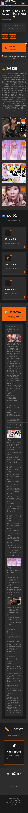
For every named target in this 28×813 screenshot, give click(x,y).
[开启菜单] (23, 3)
